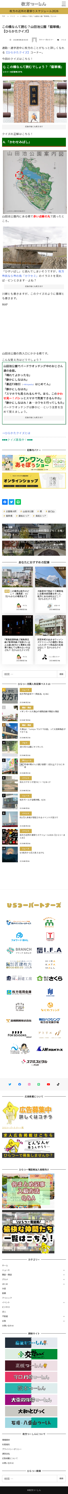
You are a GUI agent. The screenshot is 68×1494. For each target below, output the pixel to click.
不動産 (5, 1316)
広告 (4, 1320)
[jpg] (35, 246)
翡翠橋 (8, 515)
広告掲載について (10, 1458)
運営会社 (6, 1453)
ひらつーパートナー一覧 (13, 1127)
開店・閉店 (7, 1274)
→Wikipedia (28, 384)
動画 (4, 1293)
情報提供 (6, 1439)
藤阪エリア (23, 515)
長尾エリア (40, 515)
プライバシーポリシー (12, 1449)
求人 (4, 1311)
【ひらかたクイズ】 (17, 52)
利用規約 (6, 1444)
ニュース (6, 1270)
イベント (6, 1302)
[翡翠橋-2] (35, 181)
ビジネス (6, 1307)
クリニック (7, 1297)
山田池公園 (28, 511)
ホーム (5, 1265)
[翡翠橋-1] (35, 100)
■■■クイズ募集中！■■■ (17, 439)
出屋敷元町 (11, 511)
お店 (4, 1288)
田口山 (51, 511)
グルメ (5, 1279)
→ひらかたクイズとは (16, 433)
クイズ (63, 40)
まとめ (5, 1284)
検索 (61, 674)
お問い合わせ (8, 1325)
